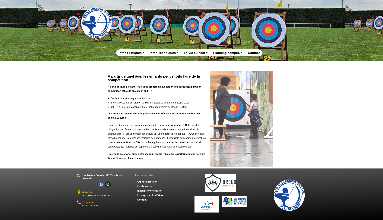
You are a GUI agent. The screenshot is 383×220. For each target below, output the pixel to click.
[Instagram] (108, 184)
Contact (142, 199)
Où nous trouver (147, 181)
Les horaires (144, 186)
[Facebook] (101, 184)
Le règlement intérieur (150, 195)
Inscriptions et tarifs (149, 190)
